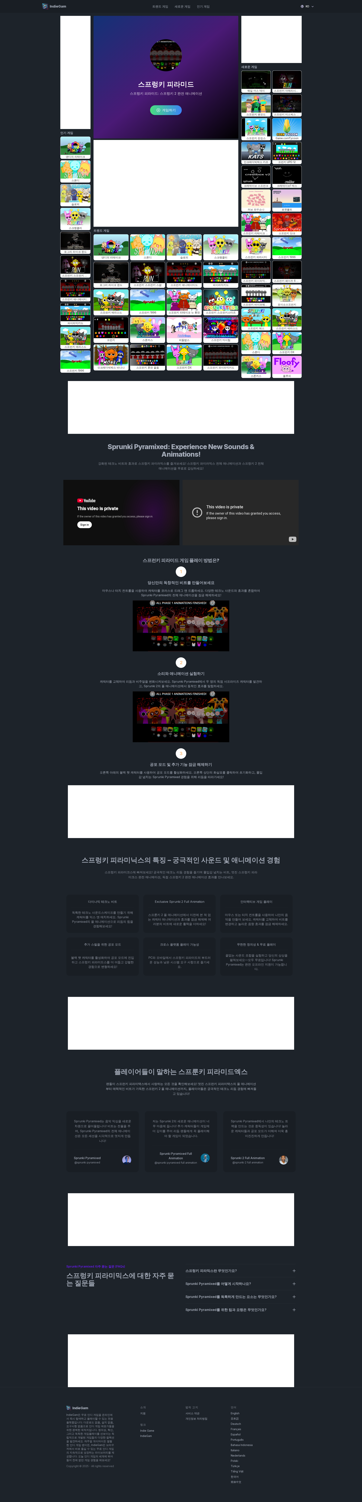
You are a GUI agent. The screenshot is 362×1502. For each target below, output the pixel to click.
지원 (143, 1413)
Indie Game (147, 1430)
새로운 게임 (182, 6)
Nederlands (238, 1455)
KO (307, 6)
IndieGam (146, 1435)
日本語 (235, 1418)
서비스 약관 (192, 1413)
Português (237, 1439)
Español (236, 1434)
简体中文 (236, 1482)
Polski (234, 1460)
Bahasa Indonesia (242, 1445)
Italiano (235, 1450)
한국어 (235, 1476)
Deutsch (236, 1423)
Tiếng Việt (237, 1471)
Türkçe (235, 1466)
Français (236, 1429)
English (235, 1413)
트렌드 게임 (160, 6)
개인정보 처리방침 (196, 1418)
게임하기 (169, 110)
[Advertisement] (75, 72)
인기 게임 (203, 6)
